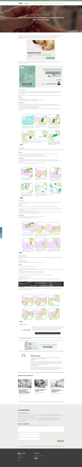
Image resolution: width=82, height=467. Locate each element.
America (59, 0)
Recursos (45, 3)
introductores (41, 337)
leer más (20, 396)
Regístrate (36, 458)
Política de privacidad (20, 457)
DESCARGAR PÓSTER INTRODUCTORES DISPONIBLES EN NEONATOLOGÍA (48, 333)
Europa (62, 0)
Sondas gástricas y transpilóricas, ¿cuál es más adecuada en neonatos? (57, 390)
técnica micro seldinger (27, 338)
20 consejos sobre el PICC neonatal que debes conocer (41, 390)
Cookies (19, 458)
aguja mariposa (22, 337)
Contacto (60, 3)
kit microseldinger (47, 337)
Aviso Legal (19, 455)
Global (56, 0)
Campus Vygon (22, 394)
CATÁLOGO (56, 3)
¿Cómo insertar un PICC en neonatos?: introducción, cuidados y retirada (30, 414)
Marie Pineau (41, 22)
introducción (37, 337)
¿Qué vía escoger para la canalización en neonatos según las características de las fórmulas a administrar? (25, 391)
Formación (40, 3)
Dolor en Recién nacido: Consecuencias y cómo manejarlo (28, 415)
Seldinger (56, 337)
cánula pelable (32, 337)
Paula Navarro (38, 392)
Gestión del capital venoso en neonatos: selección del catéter (28, 417)
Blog (35, 3)
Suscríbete (51, 3)
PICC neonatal (52, 337)
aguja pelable (27, 337)
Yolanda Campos (55, 393)
